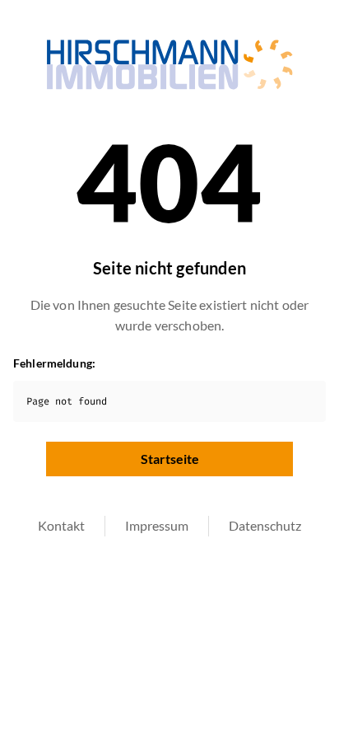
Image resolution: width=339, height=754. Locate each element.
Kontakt (61, 525)
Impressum (156, 525)
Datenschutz (265, 525)
